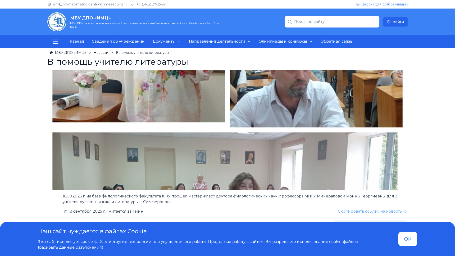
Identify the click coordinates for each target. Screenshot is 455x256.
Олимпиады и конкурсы (283, 41)
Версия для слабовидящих (385, 4)
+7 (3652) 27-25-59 (151, 4)
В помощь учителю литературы (142, 52)
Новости (101, 52)
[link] (67, 52)
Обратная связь (336, 41)
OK (407, 239)
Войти (398, 22)
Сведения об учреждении (118, 41)
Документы (164, 41)
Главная (76, 41)
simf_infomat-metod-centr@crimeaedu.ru (88, 4)
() (70, 247)
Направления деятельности (217, 41)
